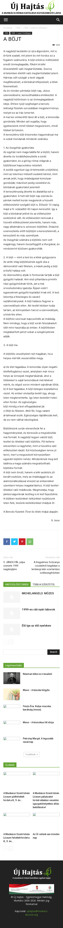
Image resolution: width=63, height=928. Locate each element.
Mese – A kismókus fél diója (38, 722)
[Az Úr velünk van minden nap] (46, 822)
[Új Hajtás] (31, 7)
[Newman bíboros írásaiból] (11, 678)
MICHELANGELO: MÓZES (38, 593)
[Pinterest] (22, 541)
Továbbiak (30, 754)
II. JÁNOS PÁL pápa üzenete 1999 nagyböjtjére (14, 566)
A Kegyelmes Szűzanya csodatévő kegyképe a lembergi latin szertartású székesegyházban (46, 567)
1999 (17, 27)
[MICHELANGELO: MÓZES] (11, 597)
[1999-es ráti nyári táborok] (11, 613)
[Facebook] (6, 541)
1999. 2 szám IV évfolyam (35, 27)
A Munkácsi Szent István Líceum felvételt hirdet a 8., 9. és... (16, 838)
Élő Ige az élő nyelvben (36, 625)
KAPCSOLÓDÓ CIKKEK (17, 584)
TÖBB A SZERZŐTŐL (44, 584)
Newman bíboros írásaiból (37, 674)
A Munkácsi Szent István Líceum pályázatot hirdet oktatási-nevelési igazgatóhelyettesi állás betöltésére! (46, 800)
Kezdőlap (7, 27)
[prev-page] (5, 642)
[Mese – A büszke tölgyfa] (11, 694)
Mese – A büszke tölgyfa (36, 690)
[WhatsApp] (30, 541)
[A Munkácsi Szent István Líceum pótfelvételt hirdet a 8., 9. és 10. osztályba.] (16, 781)
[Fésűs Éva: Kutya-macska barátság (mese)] (11, 710)
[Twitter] (14, 541)
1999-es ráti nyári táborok (38, 609)
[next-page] (11, 642)
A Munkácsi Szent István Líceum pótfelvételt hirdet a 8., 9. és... (16, 797)
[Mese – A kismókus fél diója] (11, 726)
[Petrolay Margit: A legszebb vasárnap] (11, 743)
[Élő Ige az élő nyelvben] (11, 629)
